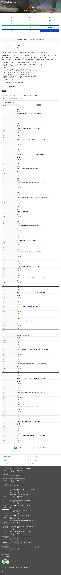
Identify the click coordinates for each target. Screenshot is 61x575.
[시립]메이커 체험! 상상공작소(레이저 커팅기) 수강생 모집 (29, 113)
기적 (11, 34)
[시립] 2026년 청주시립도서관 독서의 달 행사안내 (27, 168)
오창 (50, 20)
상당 (11, 20)
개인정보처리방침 (6, 554)
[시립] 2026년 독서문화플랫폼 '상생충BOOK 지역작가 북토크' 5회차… (31, 435)
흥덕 (30, 27)
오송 (50, 24)
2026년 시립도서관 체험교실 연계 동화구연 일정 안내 (28, 226)
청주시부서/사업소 (7, 456)
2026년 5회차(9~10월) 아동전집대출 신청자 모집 (27, 321)
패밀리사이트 (34, 464)
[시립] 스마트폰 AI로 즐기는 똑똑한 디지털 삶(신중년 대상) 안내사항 (31, 154)
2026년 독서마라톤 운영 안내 (23, 211)
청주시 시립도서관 (32, 2)
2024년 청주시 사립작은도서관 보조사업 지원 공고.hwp (29, 48)
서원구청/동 (5, 460)
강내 (11, 31)
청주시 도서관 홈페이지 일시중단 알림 (24, 240)
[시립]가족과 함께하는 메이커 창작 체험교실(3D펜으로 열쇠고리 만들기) (31, 364)
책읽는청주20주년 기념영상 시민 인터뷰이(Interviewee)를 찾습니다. (31, 140)
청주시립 (30, 17)
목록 (4, 91)
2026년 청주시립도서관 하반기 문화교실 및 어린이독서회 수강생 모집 (31, 183)
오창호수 (50, 17)
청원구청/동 (5, 464)
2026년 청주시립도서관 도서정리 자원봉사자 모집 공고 (28, 128)
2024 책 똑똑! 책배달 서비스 (16, 98)
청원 (30, 20)
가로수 (49, 31)
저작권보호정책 (5, 557)
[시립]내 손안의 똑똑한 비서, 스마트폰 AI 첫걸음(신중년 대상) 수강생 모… (32, 378)
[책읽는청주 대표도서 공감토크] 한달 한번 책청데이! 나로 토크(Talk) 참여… (32, 197)
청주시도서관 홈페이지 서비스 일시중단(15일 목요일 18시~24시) (23, 95)
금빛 (11, 24)
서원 (11, 27)
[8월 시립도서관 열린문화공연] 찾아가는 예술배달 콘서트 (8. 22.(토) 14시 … (33, 349)
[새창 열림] (5, 564)
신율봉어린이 (50, 27)
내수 (30, 24)
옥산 (30, 31)
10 (37, 447)
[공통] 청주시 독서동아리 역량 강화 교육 (25, 335)
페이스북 (2, 571)
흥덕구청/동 (34, 460)
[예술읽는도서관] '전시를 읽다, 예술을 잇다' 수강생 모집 (28, 421)
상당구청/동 (34, 456)
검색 (39, 105)
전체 (11, 17)
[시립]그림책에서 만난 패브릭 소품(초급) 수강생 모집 (28, 407)
